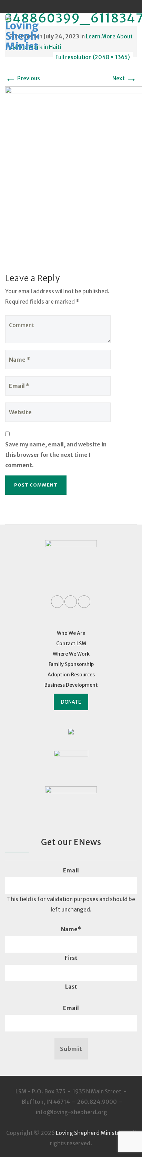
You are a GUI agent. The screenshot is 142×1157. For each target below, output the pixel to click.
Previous (22, 78)
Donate (71, 702)
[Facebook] (58, 6)
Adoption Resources (71, 675)
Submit (71, 1048)
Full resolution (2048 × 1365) (92, 57)
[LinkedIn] (71, 6)
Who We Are (71, 633)
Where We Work (71, 654)
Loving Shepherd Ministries (91, 1132)
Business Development (71, 685)
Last (71, 986)
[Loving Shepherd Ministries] (31, 33)
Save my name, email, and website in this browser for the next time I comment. (55, 455)
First (71, 957)
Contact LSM (71, 643)
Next (124, 78)
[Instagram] (84, 6)
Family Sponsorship (71, 664)
